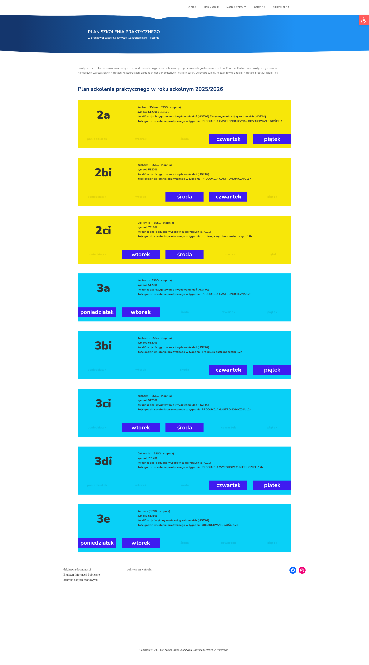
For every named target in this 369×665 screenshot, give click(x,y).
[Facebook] (292, 570)
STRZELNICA (281, 7)
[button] (193, 7)
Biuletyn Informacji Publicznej (82, 574)
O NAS (192, 7)
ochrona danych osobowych (80, 579)
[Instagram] (302, 570)
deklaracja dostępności (77, 569)
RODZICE (259, 7)
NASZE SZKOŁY (236, 7)
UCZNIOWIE (211, 7)
